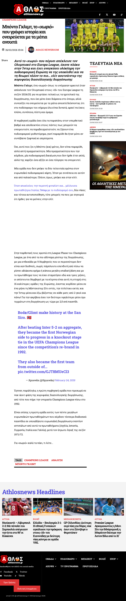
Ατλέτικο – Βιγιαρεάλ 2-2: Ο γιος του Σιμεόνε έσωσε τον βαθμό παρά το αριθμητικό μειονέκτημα (106, 117)
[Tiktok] (122, 15)
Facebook (8, 571)
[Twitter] (107, 15)
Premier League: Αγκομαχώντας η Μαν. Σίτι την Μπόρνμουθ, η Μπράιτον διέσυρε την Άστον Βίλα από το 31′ (108, 529)
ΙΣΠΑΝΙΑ (93, 113)
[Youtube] (114, 15)
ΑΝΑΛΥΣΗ (57, 460)
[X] (5, 75)
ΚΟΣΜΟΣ (93, 72)
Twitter (23, 571)
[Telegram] (5, 97)
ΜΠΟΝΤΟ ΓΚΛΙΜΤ (25, 464)
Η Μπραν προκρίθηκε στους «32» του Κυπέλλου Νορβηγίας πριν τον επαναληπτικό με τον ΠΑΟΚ (107, 131)
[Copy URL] (5, 104)
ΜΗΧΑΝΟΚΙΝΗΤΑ (72, 519)
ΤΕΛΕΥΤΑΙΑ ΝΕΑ (106, 63)
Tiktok (22, 575)
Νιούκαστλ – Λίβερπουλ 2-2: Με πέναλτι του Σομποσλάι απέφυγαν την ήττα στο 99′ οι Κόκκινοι (106, 90)
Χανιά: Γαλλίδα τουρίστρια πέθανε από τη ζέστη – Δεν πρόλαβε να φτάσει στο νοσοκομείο (105, 104)
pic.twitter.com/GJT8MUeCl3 (43, 371)
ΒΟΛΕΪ (36, 519)
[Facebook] (100, 15)
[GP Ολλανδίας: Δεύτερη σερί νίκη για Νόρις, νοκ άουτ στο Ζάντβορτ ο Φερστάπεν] (78, 507)
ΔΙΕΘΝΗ (93, 127)
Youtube (8, 575)
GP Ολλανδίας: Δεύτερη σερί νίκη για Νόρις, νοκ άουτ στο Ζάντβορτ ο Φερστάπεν (77, 527)
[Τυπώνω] (5, 111)
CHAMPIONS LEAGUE (14, 20)
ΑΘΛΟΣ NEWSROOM (47, 49)
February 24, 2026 (65, 380)
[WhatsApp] (5, 82)
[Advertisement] (50, 226)
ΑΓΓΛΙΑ (92, 86)
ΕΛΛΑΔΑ (93, 100)
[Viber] (5, 90)
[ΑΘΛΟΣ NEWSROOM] (31, 50)
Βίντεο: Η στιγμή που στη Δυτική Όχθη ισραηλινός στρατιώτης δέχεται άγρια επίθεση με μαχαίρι (107, 76)
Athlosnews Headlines (33, 492)
